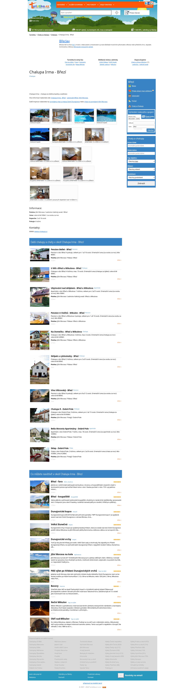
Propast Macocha (61, 650)
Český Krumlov (60, 668)
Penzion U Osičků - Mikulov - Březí (67, 313)
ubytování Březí (72, 98)
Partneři (61, 677)
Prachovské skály (61, 659)
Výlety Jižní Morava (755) (139, 656)
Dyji (73, 45)
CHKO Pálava (103, 62)
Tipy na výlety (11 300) (83, 17)
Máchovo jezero (60, 641)
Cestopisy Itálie (34, 647)
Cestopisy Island (35, 665)
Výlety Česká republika (113, 641)
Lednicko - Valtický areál (140, 64)
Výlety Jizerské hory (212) (114, 653)
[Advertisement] (75, 85)
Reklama (32, 677)
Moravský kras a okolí (88, 659)
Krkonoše (83, 656)
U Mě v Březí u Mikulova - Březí (66, 268)
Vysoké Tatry (84, 668)
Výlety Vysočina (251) (138, 653)
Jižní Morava (83, 98)
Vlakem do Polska (35, 668)
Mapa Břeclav (80, 64)
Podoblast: (132, 174)
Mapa (134, 86)
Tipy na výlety (69, 62)
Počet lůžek (132, 142)
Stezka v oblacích (61, 662)
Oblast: (130, 166)
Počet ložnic (132, 150)
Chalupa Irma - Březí (58, 98)
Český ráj (83, 665)
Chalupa (32, 76)
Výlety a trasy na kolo (138, 662)
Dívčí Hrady (113, 62)
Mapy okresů (69, 17)
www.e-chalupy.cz (40, 231)
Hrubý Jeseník (85, 650)
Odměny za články (65, 674)
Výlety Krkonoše (111, 659)
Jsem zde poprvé (35, 674)
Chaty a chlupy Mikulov (138, 62)
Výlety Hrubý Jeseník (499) (114, 656)
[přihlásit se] (149, 3)
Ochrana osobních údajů (139, 668)
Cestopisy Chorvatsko (37, 662)
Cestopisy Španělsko (36, 653)
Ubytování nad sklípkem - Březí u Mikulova (72, 288)
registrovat (148, 5)
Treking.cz (109, 668)
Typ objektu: (132, 158)
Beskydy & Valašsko (87, 653)
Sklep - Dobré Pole (60, 448)
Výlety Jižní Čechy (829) (113, 644)
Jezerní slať (58, 644)
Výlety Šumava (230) (112, 650)
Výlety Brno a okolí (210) (139, 644)
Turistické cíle (70, 64)
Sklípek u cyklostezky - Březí (65, 356)
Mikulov (113, 64)
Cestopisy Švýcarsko (36, 659)
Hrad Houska (59, 665)
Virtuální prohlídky (137, 665)
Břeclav (64, 41)
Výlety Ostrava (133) (137, 650)
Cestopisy (82, 62)
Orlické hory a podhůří (88, 662)
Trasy (76, 62)
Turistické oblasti (86, 641)
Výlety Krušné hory (112, 662)
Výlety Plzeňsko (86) (137, 647)
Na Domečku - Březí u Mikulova (66, 331)
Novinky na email (133, 675)
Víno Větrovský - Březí (61, 390)
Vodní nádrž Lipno (61, 647)
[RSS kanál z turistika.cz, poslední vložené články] (104, 687)
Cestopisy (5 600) (35, 641)
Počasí (134, 101)
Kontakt (90, 677)
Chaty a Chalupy (137, 106)
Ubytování (135, 96)
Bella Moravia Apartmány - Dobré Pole (70, 428)
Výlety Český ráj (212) (112, 647)
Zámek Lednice (105, 64)
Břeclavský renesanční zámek (83, 47)
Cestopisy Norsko (35, 656)
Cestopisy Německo (36, 650)
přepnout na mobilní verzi (92, 683)
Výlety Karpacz (135, 659)
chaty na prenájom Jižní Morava (95, 102)
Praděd (57, 656)
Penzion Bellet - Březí (61, 249)
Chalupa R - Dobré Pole (62, 409)
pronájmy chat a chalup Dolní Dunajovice (65, 102)
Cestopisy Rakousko (36, 644)
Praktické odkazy (94, 674)
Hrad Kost (58, 653)
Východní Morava (86, 644)
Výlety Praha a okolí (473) (139, 641)
